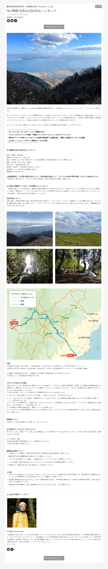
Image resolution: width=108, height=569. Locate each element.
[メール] (12, 20)
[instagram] (15, 20)
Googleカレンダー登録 (46, 6)
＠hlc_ (9, 544)
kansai (13, 544)
